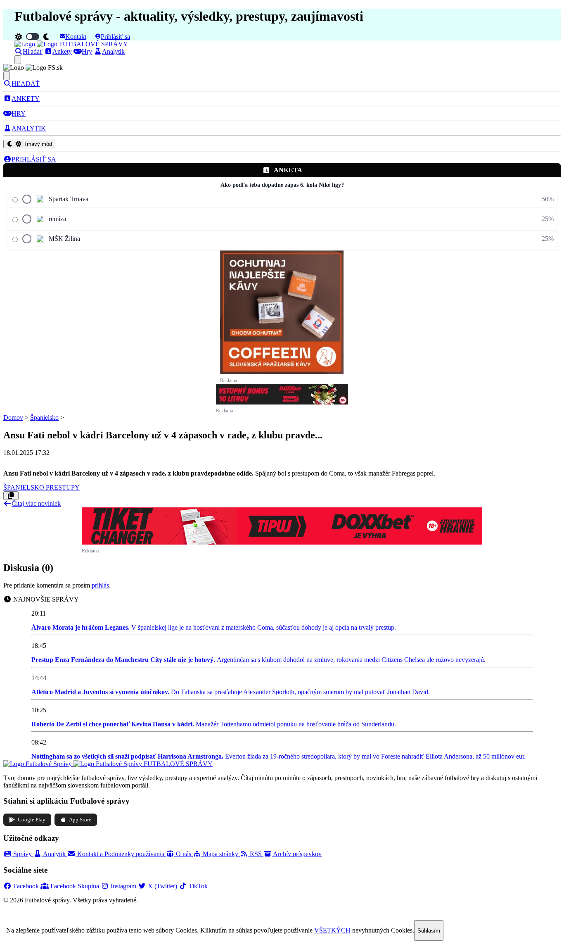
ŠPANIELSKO (24, 487)
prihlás (100, 585)
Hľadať (33, 51)
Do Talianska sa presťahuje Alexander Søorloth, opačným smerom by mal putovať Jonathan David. (230, 691)
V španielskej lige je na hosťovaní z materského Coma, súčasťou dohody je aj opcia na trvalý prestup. (213, 627)
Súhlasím (428, 931)
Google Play (31, 819)
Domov (13, 417)
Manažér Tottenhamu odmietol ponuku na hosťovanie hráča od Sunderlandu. (213, 724)
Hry (87, 51)
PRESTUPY (63, 487)
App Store (80, 819)
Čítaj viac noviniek (36, 503)
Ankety (62, 51)
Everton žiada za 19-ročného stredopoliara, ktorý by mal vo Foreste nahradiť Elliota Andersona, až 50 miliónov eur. (278, 756)
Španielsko (44, 417)
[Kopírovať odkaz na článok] (11, 495)
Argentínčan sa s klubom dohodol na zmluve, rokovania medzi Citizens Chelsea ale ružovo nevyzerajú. (258, 659)
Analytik (113, 51)
